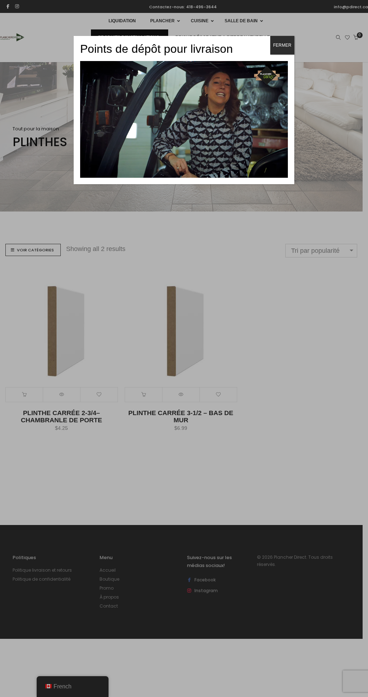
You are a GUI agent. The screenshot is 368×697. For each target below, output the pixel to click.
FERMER (282, 45)
